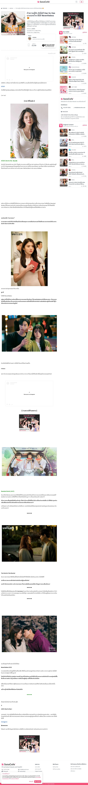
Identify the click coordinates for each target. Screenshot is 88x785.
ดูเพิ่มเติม (85, 32)
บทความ (11, 8)
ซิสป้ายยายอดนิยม (56, 769)
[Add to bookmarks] (29, 45)
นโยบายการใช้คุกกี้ (15, 778)
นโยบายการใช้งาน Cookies (76, 769)
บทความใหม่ (37, 767)
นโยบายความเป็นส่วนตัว (75, 766)
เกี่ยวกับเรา (73, 771)
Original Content (38, 771)
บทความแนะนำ (38, 769)
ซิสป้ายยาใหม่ (55, 767)
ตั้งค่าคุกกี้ (31, 781)
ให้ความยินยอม (38, 781)
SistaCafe (5, 8)
